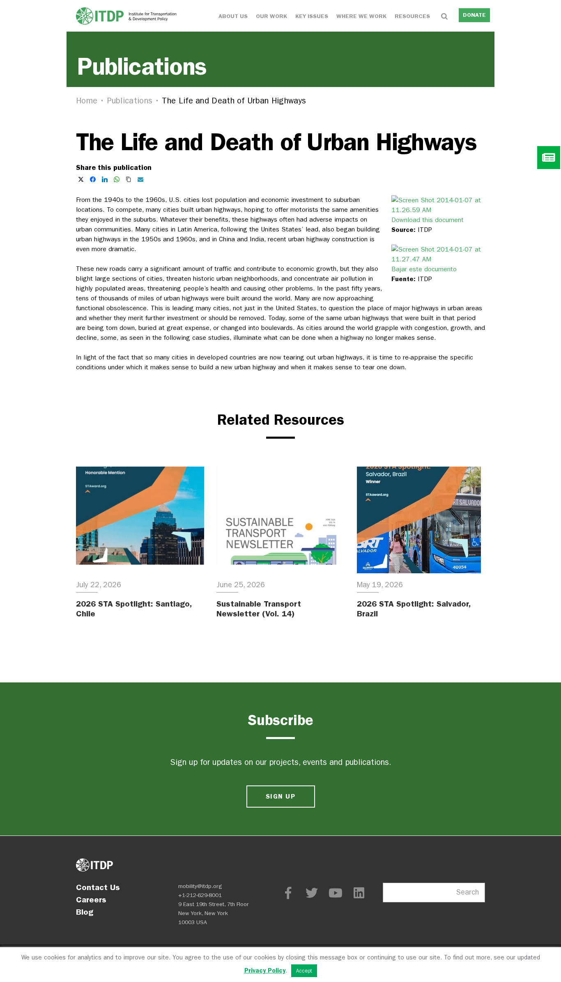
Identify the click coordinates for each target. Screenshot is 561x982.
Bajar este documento (424, 269)
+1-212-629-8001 (200, 895)
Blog (84, 912)
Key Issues (311, 16)
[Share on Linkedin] (105, 179)
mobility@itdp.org (200, 886)
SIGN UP (280, 796)
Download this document (427, 220)
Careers (91, 899)
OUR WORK (271, 16)
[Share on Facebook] (93, 179)
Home (86, 100)
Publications (130, 100)
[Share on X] (81, 179)
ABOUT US (233, 16)
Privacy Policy (264, 970)
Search (467, 892)
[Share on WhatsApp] (117, 179)
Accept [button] (304, 971)
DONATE (474, 14)
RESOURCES (412, 16)
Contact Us (98, 887)
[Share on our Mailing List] (140, 179)
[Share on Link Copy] (128, 179)
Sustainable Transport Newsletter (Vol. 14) (258, 608)
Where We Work (361, 16)
